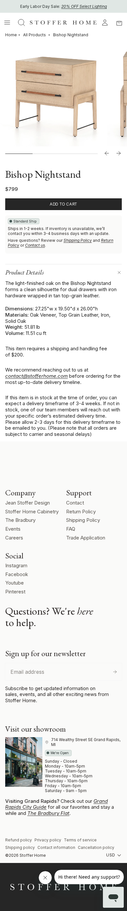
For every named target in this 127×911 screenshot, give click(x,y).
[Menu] (7, 22)
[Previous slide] (107, 153)
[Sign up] (115, 672)
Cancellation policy (96, 847)
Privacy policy (48, 839)
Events (13, 529)
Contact (75, 503)
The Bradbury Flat (48, 813)
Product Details (24, 272)
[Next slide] (118, 153)
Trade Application (85, 538)
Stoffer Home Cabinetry (32, 511)
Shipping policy (20, 847)
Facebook (16, 574)
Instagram (16, 565)
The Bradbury (20, 520)
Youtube (14, 583)
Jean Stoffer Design (27, 503)
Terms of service (80, 839)
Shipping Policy (78, 240)
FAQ (70, 529)
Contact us (35, 245)
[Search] (21, 22)
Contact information (56, 847)
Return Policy (81, 511)
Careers (14, 538)
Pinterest (15, 591)
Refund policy (18, 839)
